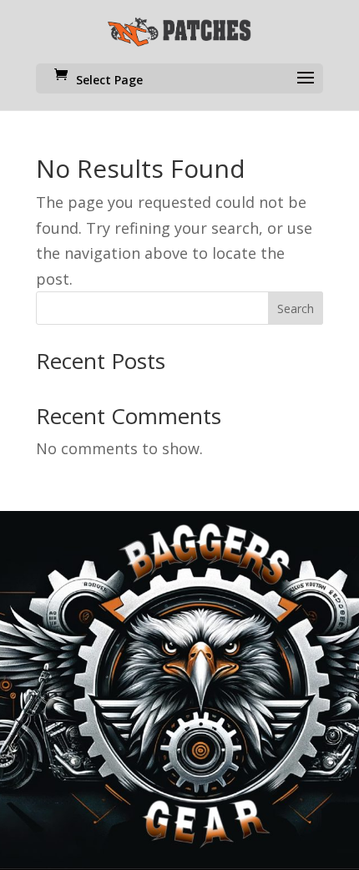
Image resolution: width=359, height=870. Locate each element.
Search (295, 308)
